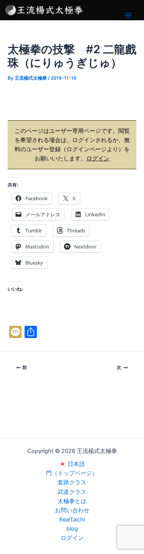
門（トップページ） (72, 473)
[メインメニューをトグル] (128, 15)
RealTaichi (72, 519)
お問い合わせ (72, 510)
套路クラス (72, 482)
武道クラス (72, 492)
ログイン (97, 158)
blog (72, 528)
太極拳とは (72, 501)
